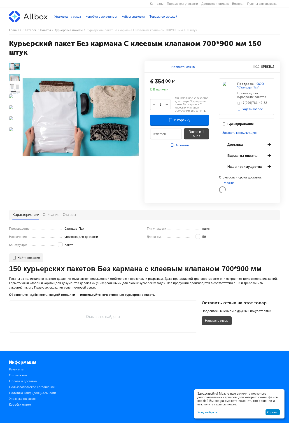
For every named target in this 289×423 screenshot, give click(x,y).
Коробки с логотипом (101, 16)
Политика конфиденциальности (32, 393)
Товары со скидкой (163, 16)
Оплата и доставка (23, 381)
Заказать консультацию (239, 132)
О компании (18, 375)
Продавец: (245, 84)
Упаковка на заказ (67, 16)
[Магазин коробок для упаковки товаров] (28, 16)
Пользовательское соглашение (32, 387)
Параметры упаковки (182, 3)
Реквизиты (16, 369)
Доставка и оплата (215, 3)
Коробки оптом (20, 404)
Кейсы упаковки (133, 16)
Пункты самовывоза (262, 3)
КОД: (256, 66)
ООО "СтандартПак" (250, 85)
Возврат (238, 3)
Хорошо (272, 412)
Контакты (156, 3)
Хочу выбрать (207, 412)
